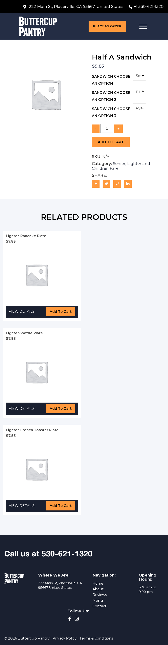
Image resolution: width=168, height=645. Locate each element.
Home (98, 583)
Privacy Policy (64, 638)
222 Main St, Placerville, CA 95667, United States (75, 6)
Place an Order (107, 26)
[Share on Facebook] (96, 184)
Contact (100, 606)
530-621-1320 (67, 555)
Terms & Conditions (96, 638)
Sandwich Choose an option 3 (111, 112)
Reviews (100, 595)
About (98, 589)
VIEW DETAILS (22, 311)
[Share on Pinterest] (117, 184)
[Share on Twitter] (106, 184)
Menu (98, 600)
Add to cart (111, 142)
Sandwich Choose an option (111, 80)
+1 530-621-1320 (149, 6)
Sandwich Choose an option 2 (111, 96)
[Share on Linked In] (128, 184)
